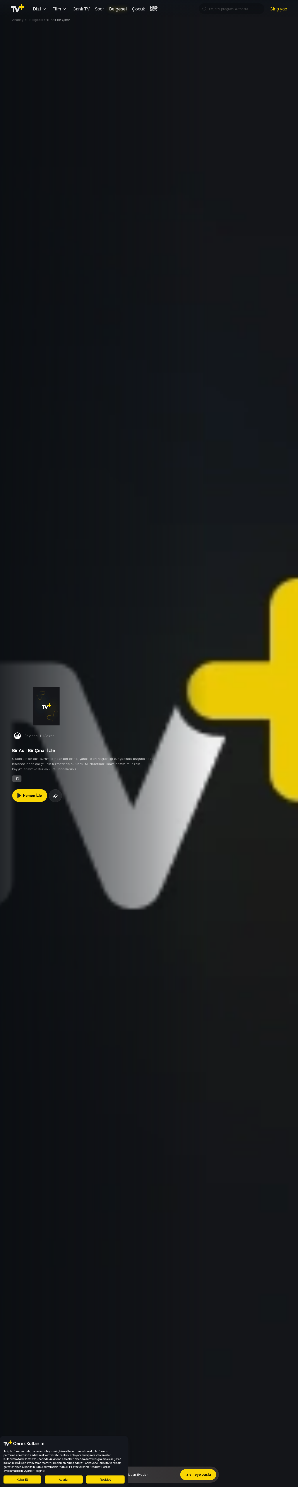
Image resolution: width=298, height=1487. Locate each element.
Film (57, 9)
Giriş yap (278, 9)
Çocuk (138, 9)
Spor (99, 9)
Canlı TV (81, 9)
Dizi (37, 9)
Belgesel (118, 9)
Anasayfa (19, 20)
